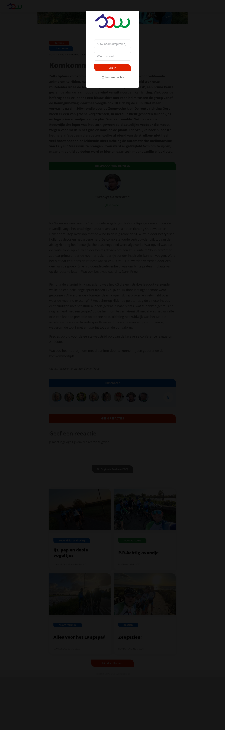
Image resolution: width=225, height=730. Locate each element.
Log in (112, 67)
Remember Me (114, 77)
